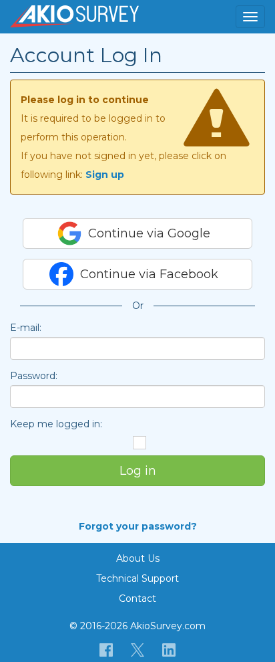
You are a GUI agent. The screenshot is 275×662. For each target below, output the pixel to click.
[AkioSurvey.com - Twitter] (137, 649)
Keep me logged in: (56, 424)
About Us (138, 558)
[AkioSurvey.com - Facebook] (106, 649)
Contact (137, 598)
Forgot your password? (138, 526)
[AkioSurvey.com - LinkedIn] (169, 649)
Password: (33, 376)
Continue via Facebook (149, 274)
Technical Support (137, 578)
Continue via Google (149, 233)
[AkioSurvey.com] (74, 16)
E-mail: (25, 328)
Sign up (104, 175)
